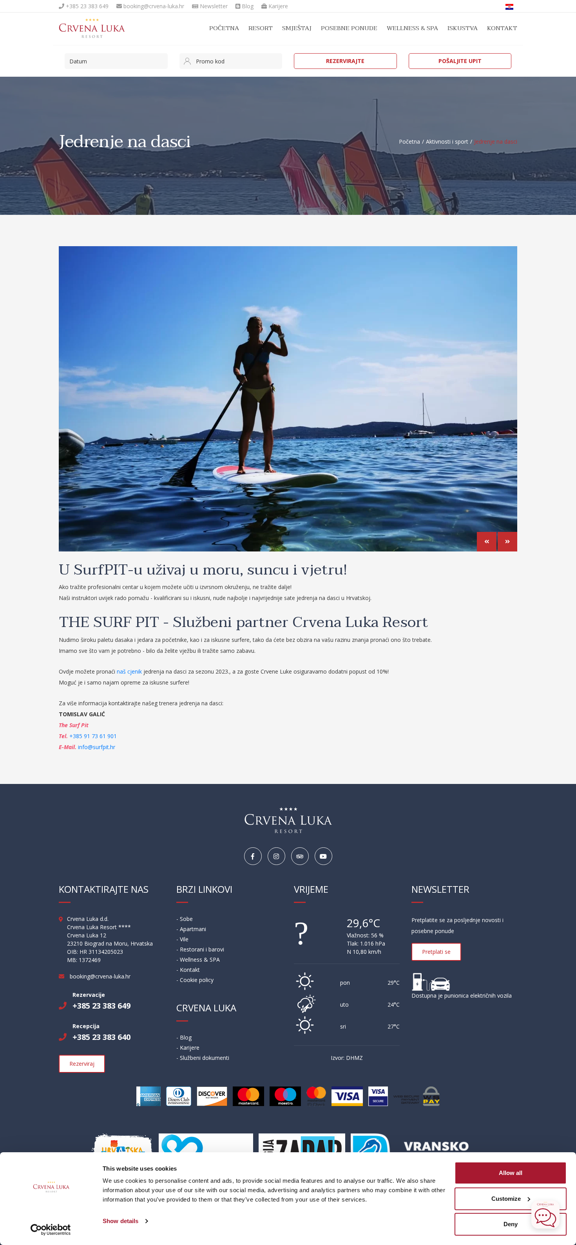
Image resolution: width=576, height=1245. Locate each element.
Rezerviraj (81, 1063)
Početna (224, 28)
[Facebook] (253, 856)
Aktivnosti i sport (447, 141)
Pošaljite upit (460, 61)
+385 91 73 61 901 (93, 736)
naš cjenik (128, 671)
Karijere (277, 6)
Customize (506, 1198)
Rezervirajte (345, 61)
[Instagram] (276, 856)
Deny (511, 1224)
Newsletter (213, 6)
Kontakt (502, 28)
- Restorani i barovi (200, 949)
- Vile (182, 939)
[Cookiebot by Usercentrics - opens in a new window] (50, 1230)
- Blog (184, 1037)
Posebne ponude (349, 28)
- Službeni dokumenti (202, 1057)
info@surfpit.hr (96, 747)
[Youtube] (323, 856)
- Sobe (184, 918)
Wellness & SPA (412, 28)
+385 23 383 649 (86, 6)
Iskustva (462, 28)
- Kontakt (188, 969)
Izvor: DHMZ (347, 1057)
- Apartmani (191, 929)
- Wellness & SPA (198, 959)
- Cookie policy (195, 980)
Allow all (510, 1172)
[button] (486, 541)
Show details (120, 1221)
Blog (247, 6)
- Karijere (187, 1047)
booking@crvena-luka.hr (153, 6)
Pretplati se (436, 951)
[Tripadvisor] (300, 856)
